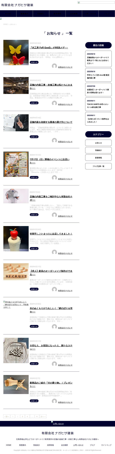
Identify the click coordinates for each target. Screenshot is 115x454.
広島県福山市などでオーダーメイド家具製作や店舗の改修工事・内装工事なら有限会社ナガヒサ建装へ (57, 439)
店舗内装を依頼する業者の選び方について (51, 122)
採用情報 (57, 13)
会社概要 (74, 13)
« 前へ (6, 416)
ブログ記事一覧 (98, 166)
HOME (8, 13)
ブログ (107, 13)
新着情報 (98, 157)
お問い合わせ (90, 13)
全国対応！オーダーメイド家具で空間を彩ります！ (98, 91)
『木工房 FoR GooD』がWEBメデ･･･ (49, 47)
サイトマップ (106, 445)
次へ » (43, 416)
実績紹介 (41, 13)
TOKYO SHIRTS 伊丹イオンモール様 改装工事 (97, 105)
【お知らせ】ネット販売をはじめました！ (98, 120)
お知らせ (34, 62)
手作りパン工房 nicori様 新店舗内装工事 (98, 76)
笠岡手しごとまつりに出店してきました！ (51, 233)
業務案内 (24, 13)
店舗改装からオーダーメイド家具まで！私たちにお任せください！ (98, 60)
